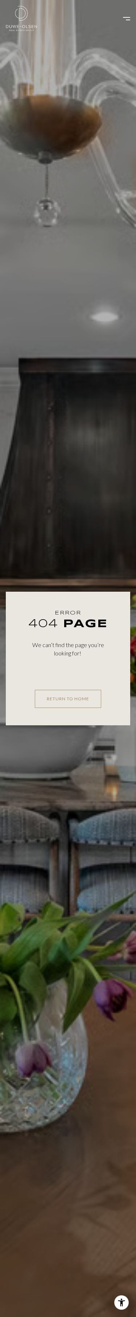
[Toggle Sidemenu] (123, 18)
